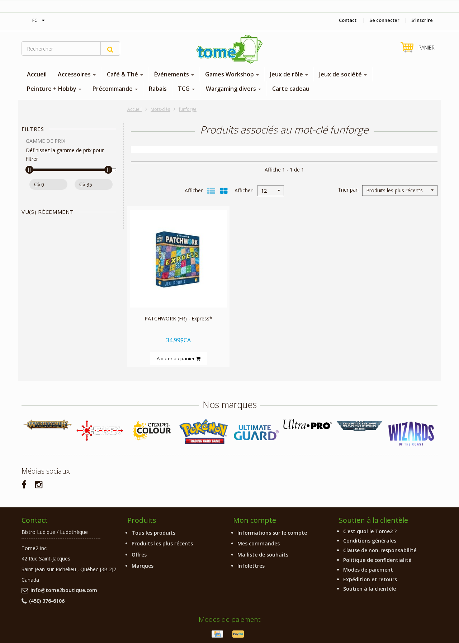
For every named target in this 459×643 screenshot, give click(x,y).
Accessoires (75, 74)
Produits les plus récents (162, 543)
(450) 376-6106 (47, 600)
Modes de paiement (368, 569)
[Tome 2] (229, 49)
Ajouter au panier (176, 358)
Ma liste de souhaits (262, 554)
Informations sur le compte (272, 532)
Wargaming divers (231, 89)
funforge (188, 109)
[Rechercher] (110, 48)
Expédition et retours (370, 579)
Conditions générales (369, 540)
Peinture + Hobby (52, 89)
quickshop (178, 292)
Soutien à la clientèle (369, 588)
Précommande (113, 89)
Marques (142, 565)
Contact (347, 20)
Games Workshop (230, 74)
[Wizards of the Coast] (411, 434)
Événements (172, 74)
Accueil (37, 74)
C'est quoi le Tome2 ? (370, 531)
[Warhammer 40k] (359, 425)
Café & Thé (123, 74)
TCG (184, 89)
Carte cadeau (290, 89)
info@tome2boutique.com (63, 590)
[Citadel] (151, 430)
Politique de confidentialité (377, 560)
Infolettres (251, 565)
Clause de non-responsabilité (379, 550)
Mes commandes (258, 543)
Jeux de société (341, 74)
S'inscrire (422, 20)
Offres (139, 554)
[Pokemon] (203, 431)
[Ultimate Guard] (255, 432)
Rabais (158, 89)
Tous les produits (153, 532)
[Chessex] (99, 430)
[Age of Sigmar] (47, 424)
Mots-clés (160, 109)
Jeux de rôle (287, 74)
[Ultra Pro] (307, 424)
